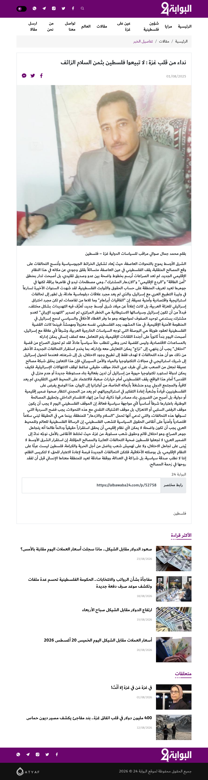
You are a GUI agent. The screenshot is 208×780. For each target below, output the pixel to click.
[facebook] (73, 9)
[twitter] (63, 9)
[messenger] (24, 76)
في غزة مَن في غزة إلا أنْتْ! (131, 687)
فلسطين (180, 513)
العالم (86, 26)
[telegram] (44, 9)
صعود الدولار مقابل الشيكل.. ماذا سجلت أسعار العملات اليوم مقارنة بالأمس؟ (86, 549)
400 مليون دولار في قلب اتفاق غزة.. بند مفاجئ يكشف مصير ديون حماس (89, 718)
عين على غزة (123, 26)
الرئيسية (185, 26)
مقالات (102, 26)
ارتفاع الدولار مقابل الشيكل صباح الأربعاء (117, 610)
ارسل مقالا (32, 26)
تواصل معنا (70, 26)
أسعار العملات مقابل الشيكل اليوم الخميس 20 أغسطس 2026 (98, 640)
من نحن (50, 26)
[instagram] (54, 9)
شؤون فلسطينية (151, 26)
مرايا (168, 26)
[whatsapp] (34, 9)
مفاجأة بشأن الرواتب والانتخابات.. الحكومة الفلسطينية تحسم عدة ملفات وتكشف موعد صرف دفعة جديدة (90, 583)
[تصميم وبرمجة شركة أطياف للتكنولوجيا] (28, 771)
